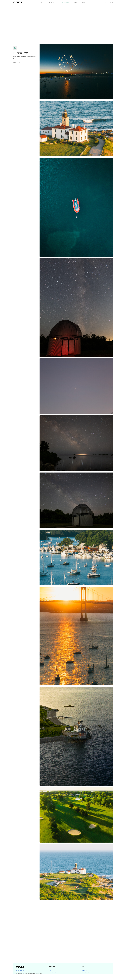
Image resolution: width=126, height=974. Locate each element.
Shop (84, 2)
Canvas (84, 970)
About (42, 2)
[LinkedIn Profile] (107, 2)
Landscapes (65, 2)
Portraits (52, 2)
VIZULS (17, 2)
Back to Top (71, 903)
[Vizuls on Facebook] (110, 2)
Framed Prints (86, 972)
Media (75, 2)
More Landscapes (80, 903)
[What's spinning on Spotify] (112, 2)
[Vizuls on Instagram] (105, 2)
